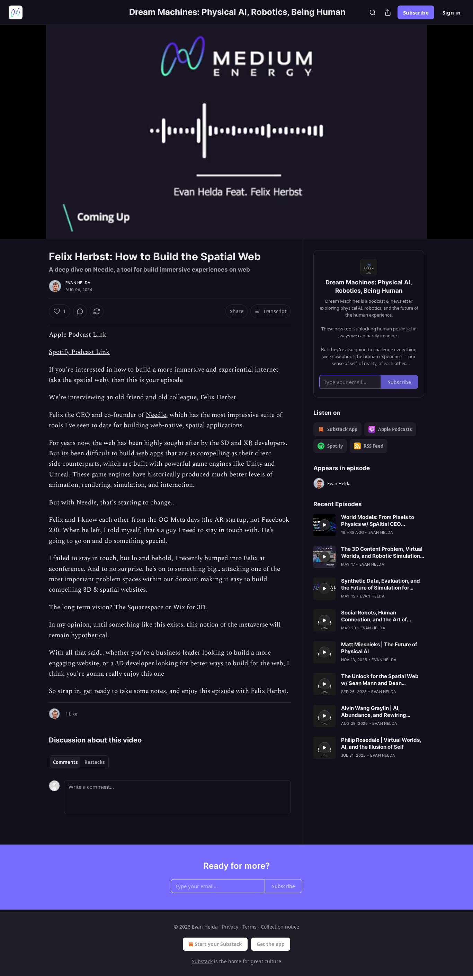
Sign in (452, 12)
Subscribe (416, 12)
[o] (324, 524)
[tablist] (79, 762)
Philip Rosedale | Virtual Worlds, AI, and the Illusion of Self (381, 743)
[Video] (32, 124)
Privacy (230, 926)
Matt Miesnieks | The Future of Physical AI (379, 648)
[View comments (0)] (441, 136)
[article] (369, 525)
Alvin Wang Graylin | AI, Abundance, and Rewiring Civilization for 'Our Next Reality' (381, 712)
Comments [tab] (65, 762)
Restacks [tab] (94, 762)
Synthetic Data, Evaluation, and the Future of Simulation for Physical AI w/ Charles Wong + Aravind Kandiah (380, 584)
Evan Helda (77, 282)
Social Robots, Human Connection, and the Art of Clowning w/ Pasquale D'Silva (378, 616)
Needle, (157, 415)
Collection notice (280, 926)
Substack (202, 961)
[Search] (373, 12)
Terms (249, 926)
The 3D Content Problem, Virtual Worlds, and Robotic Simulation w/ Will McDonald (381, 552)
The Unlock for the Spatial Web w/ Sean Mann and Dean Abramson (380, 680)
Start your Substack (218, 944)
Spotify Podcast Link (79, 352)
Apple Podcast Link (78, 335)
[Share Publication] (388, 12)
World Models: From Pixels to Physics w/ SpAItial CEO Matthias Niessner (377, 521)
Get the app (271, 944)
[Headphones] (32, 139)
